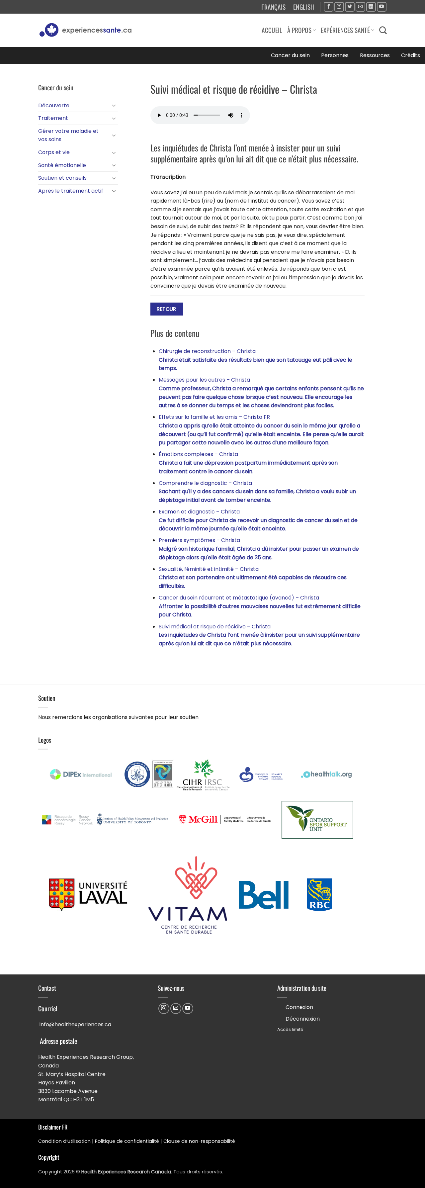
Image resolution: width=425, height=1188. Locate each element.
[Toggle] (114, 105)
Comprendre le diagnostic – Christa (257, 491)
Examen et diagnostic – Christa (258, 520)
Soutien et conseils (62, 178)
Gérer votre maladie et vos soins (68, 135)
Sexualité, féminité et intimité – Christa (253, 577)
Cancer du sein (290, 55)
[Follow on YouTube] (381, 7)
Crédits (410, 55)
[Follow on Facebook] (328, 7)
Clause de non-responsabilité (199, 1141)
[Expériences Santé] (88, 30)
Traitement (53, 118)
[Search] (383, 30)
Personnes (335, 55)
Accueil (272, 30)
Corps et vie (54, 152)
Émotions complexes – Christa (248, 462)
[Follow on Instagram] (339, 7)
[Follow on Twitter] (350, 7)
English (303, 7)
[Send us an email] (360, 7)
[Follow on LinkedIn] (371, 7)
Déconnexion (303, 1019)
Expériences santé (345, 30)
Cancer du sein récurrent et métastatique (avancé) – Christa (260, 606)
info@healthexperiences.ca (75, 1024)
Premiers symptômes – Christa (259, 548)
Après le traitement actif (70, 191)
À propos (299, 30)
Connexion (299, 1007)
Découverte (53, 105)
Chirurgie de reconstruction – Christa (255, 359)
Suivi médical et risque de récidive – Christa (259, 635)
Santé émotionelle (62, 165)
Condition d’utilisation (64, 1141)
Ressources (375, 55)
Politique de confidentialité (127, 1141)
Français (273, 7)
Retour (166, 309)
